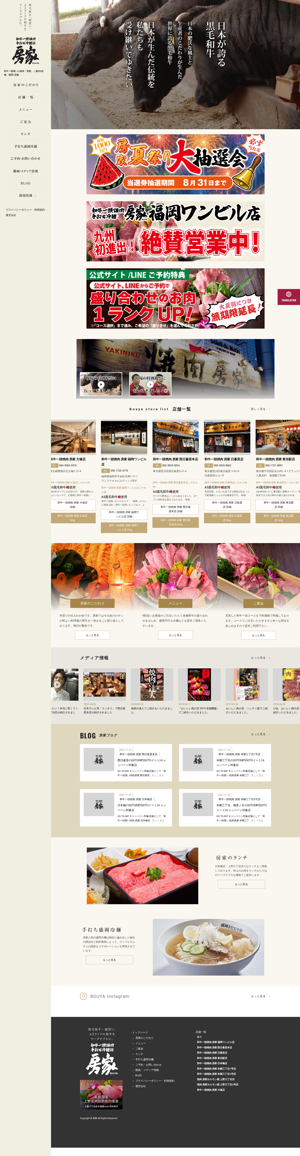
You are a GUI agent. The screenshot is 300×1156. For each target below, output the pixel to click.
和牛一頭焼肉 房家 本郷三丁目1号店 (239, 754)
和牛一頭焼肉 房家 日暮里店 (172, 459)
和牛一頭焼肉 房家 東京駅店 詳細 (227, 505)
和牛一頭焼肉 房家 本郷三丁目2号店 (239, 799)
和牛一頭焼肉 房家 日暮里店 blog (176, 518)
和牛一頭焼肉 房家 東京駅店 (224, 459)
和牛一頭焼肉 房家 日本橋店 (275, 459)
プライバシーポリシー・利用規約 (25, 209)
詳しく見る (258, 409)
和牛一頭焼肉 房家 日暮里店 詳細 (176, 505)
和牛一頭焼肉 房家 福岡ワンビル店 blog (72, 527)
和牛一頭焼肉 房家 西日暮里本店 (124, 459)
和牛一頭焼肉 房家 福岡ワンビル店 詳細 (72, 514)
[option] (72, 476)
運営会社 (11, 215)
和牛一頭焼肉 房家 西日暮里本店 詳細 (124, 509)
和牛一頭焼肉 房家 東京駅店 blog (227, 518)
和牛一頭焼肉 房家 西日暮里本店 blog (124, 522)
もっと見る (92, 635)
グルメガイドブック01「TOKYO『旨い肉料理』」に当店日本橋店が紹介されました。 (247, 712)
